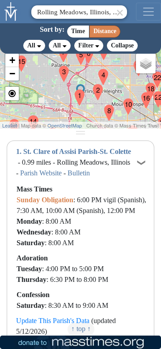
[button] (76, 91)
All (32, 45)
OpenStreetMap (64, 125)
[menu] (148, 12)
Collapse (122, 45)
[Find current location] (12, 93)
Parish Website (41, 173)
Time (78, 31)
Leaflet (9, 125)
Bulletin (79, 173)
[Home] (11, 11)
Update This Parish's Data (52, 320)
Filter (86, 45)
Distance (104, 31)
